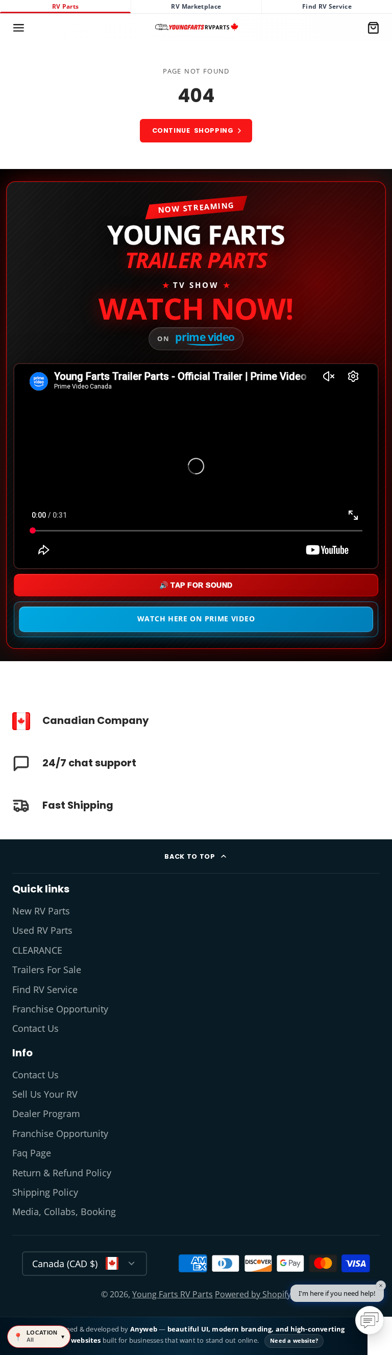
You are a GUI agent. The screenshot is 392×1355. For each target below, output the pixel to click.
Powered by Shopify (253, 1294)
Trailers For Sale (46, 969)
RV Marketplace (196, 6)
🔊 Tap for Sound (196, 585)
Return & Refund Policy (61, 1173)
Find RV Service (327, 6)
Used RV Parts (42, 930)
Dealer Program (46, 1113)
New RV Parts (41, 911)
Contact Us (35, 1028)
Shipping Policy (45, 1192)
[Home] (196, 27)
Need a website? (294, 1340)
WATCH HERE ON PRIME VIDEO (196, 618)
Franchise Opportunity (60, 1009)
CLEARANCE (37, 950)
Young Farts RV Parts (172, 1294)
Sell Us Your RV (45, 1094)
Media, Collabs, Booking (64, 1211)
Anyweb (144, 1329)
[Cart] (373, 27)
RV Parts (65, 6)
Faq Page (31, 1153)
